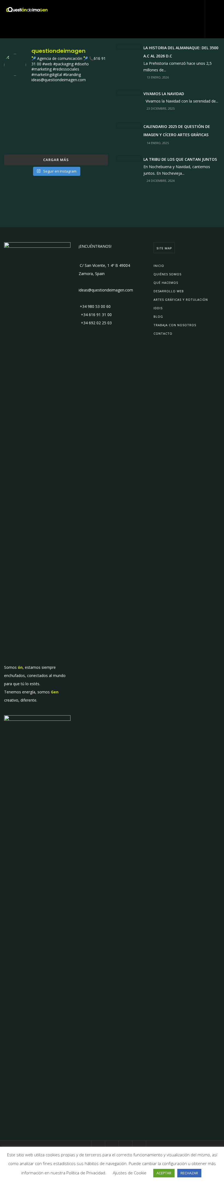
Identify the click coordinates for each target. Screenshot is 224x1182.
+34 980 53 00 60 (95, 306)
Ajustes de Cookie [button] (129, 1172)
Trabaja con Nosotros (175, 325)
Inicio (159, 266)
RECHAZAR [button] (189, 1173)
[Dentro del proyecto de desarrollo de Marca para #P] (91, 98)
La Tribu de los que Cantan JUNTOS (180, 159)
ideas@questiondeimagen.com (106, 290)
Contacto (163, 333)
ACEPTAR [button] (164, 1173)
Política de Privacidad (85, 1172)
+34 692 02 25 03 (95, 322)
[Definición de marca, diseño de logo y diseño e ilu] (91, 119)
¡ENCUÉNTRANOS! (95, 246)
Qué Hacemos (166, 283)
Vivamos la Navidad (163, 93)
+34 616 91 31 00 (95, 314)
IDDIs (158, 308)
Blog (158, 316)
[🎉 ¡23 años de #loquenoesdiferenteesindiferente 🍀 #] (56, 119)
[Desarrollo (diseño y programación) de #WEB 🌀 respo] (20, 98)
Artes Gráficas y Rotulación (181, 299)
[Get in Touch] (214, 9)
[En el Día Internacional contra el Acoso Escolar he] (20, 119)
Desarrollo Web (169, 291)
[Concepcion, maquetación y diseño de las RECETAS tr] (20, 140)
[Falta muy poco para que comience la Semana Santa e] (56, 140)
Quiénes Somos (167, 274)
